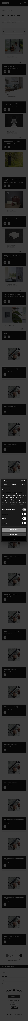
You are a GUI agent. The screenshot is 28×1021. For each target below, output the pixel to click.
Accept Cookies (14, 529)
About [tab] (23, 484)
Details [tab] (14, 484)
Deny (14, 539)
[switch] (24, 514)
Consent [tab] (5, 484)
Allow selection (14, 534)
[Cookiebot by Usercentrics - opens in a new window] (20, 481)
